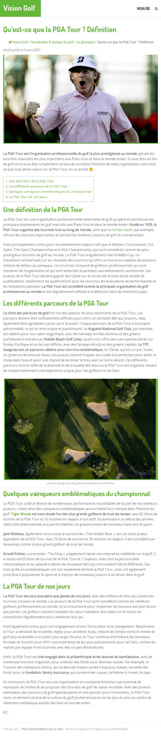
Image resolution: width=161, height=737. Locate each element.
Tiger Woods (21, 514)
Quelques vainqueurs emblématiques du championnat (48, 191)
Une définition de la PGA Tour (29, 181)
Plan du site (11, 729)
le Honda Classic (120, 230)
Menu (141, 8)
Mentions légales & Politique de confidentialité (96, 729)
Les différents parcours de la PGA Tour (36, 186)
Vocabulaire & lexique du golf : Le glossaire (62, 42)
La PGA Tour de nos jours (26, 197)
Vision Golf (19, 8)
